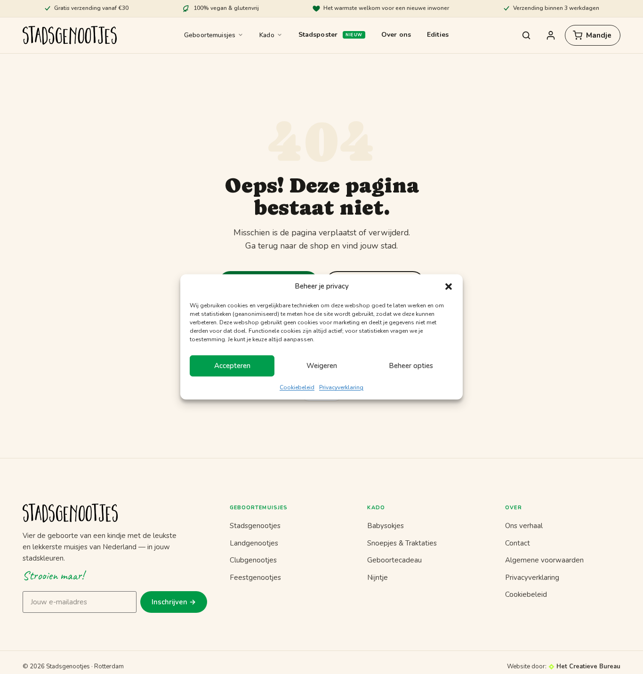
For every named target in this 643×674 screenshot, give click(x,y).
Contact (517, 543)
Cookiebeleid (297, 387)
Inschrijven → (174, 602)
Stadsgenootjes (255, 525)
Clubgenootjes (253, 560)
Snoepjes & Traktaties (402, 543)
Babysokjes (385, 525)
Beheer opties (411, 365)
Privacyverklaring (341, 387)
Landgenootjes (254, 543)
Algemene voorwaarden (544, 560)
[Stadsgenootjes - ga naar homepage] (115, 513)
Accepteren (232, 365)
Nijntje (377, 577)
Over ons (396, 34)
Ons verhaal (524, 525)
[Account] (550, 35)
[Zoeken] (526, 35)
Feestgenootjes (255, 577)
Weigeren (321, 365)
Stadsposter (318, 34)
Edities (438, 34)
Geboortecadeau (394, 560)
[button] (448, 286)
